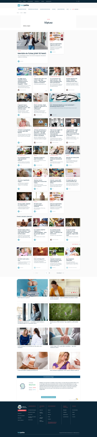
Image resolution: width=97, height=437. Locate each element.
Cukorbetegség (37, 227)
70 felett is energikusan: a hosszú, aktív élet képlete (24, 131)
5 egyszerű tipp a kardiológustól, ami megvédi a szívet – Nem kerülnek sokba (24, 107)
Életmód (48, 19)
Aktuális (20, 1)
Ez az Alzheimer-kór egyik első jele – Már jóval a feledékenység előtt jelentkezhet (56, 80)
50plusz (51, 41)
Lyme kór (68, 9)
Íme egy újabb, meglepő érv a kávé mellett (24, 204)
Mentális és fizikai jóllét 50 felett (32, 53)
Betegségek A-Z (37, 1)
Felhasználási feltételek (21, 415)
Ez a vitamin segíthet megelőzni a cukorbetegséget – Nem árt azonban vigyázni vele (40, 232)
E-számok (73, 416)
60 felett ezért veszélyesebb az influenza (38, 205)
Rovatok (24, 1)
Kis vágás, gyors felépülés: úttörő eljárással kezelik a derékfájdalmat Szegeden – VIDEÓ (23, 81)
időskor (35, 155)
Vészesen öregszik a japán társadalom (39, 158)
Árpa (40, 415)
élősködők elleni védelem (33, 9)
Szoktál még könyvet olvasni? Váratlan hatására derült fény (71, 80)
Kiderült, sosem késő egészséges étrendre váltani (55, 181)
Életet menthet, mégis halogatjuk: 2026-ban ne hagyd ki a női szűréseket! (40, 107)
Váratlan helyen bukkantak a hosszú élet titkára (40, 181)
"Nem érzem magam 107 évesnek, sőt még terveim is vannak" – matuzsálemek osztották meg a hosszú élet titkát (56, 133)
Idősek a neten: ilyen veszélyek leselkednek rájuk (56, 159)
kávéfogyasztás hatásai (22, 201)
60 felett (35, 201)
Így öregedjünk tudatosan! (70, 259)
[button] (32, 407)
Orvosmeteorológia (22, 9)
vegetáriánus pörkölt (22, 155)
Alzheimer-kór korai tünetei (55, 76)
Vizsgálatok (65, 412)
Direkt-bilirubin (30, 419)
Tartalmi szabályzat (20, 420)
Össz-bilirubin (30, 414)
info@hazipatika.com (76, 432)
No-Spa (49, 416)
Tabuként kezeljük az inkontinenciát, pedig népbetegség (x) (55, 260)
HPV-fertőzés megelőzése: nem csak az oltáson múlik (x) (64, 370)
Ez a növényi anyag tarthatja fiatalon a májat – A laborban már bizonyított (56, 231)
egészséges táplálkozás (54, 178)
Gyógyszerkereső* (52, 406)
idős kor (19, 178)
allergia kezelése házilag (45, 9)
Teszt (35, 76)
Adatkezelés (19, 417)
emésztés (68, 227)
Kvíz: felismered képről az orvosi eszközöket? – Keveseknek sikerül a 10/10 (62, 105)
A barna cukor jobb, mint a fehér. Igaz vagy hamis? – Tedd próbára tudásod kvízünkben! (40, 80)
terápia (19, 227)
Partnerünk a (71, 400)
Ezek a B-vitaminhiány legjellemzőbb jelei (56, 44)
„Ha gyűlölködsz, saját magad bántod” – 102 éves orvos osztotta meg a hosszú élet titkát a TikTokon (72, 132)
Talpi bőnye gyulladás (41, 418)
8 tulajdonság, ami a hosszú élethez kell (71, 180)
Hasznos (42, 1)
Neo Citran (49, 414)
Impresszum (19, 413)
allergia (53, 9)
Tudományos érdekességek (55, 227)
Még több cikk (75, 244)
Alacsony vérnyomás (41, 412)
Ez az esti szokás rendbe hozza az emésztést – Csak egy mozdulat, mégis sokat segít (72, 232)
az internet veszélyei (54, 155)
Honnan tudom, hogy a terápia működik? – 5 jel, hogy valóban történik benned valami (24, 231)
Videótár (73, 412)
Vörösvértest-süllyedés (31, 412)
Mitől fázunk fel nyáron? (24, 297)
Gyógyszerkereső (30, 1)
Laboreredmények (48, 1)
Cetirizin (49, 412)
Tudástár (73, 414)
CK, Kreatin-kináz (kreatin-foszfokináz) (32, 417)
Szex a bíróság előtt (39, 259)
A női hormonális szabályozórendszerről (28, 370)
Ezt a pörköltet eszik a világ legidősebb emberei (24, 159)
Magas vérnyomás (61, 9)
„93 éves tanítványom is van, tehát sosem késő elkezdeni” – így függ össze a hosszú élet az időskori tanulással (40, 132)
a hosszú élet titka (70, 76)
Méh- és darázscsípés (41, 421)
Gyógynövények (65, 414)
